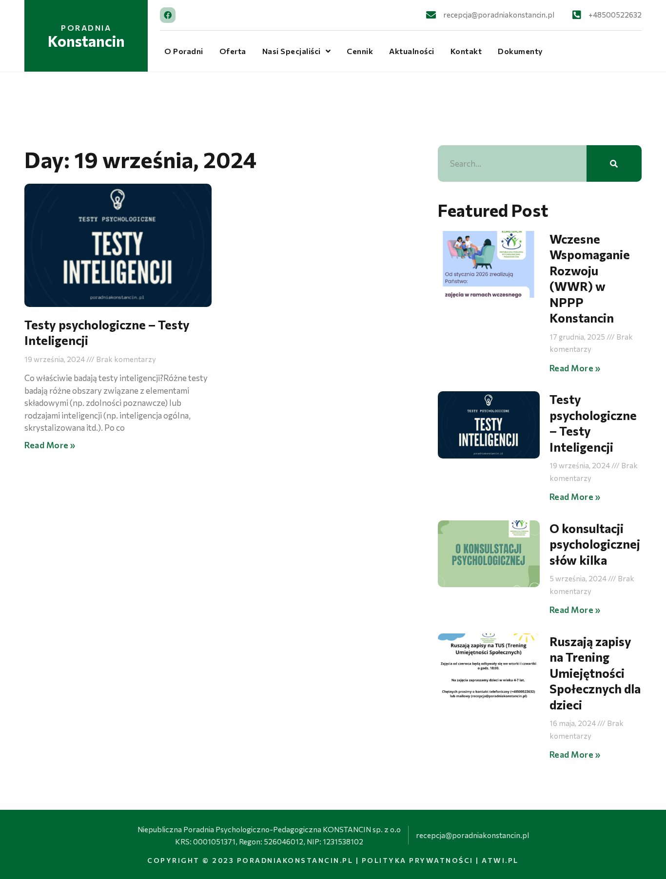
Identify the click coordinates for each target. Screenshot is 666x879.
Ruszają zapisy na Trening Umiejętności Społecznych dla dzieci (595, 673)
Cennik (360, 51)
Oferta (232, 51)
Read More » (50, 445)
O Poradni (183, 51)
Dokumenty (520, 51)
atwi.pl (500, 860)
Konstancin (86, 41)
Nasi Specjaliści (291, 51)
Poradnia (86, 27)
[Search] (614, 163)
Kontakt (466, 51)
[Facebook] (168, 15)
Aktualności (411, 51)
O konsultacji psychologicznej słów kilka (594, 544)
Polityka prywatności (417, 860)
